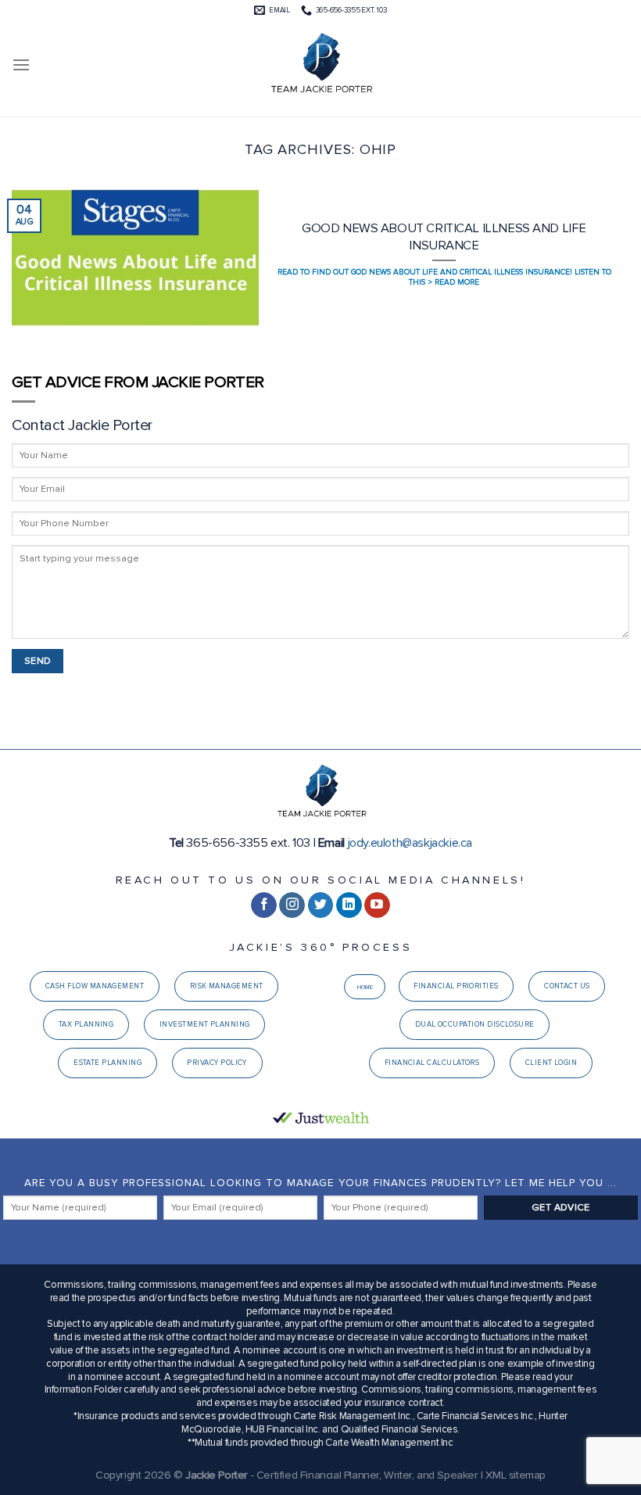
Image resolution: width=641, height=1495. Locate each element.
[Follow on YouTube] (377, 905)
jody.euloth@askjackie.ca (410, 843)
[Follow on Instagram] (292, 905)
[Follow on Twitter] (321, 905)
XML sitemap (515, 1475)
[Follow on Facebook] (264, 905)
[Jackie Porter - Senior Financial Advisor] (320, 64)
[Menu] (21, 64)
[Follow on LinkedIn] (349, 905)
